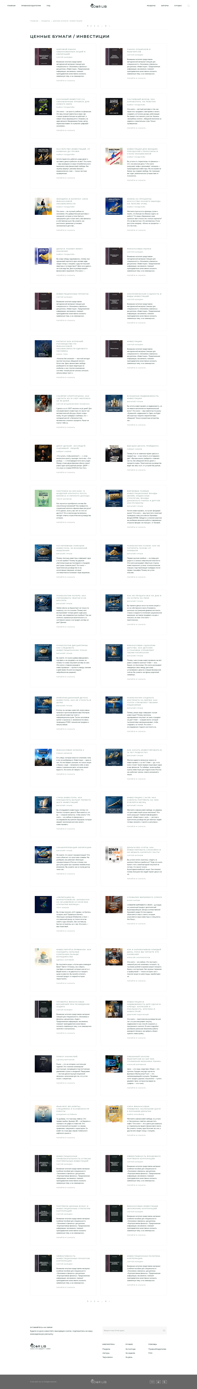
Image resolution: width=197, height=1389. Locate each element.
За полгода (130, 1349)
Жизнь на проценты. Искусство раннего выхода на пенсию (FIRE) (144, 201)
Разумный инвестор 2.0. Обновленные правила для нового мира (72, 101)
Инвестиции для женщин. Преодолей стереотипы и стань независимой (142, 151)
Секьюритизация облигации (73, 847)
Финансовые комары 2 (70, 750)
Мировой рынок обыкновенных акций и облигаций (71, 51)
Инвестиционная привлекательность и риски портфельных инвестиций (73, 1158)
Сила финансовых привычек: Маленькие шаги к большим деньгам (144, 1108)
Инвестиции (134, 341)
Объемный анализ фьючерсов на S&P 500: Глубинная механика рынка (144, 1058)
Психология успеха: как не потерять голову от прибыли (143, 548)
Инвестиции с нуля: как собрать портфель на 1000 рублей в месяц (143, 799)
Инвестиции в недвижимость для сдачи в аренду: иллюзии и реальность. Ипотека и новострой (144, 1006)
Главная (11, 6)
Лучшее (178, 6)
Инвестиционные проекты (72, 294)
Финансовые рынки (139, 249)
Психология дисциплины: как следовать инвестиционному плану (72, 647)
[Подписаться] (164, 1331)
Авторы (165, 6)
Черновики (107, 1357)
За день (129, 1357)
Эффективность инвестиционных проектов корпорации (73, 1258)
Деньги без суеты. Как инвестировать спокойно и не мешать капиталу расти (144, 849)
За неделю (130, 1353)
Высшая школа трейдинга (143, 446)
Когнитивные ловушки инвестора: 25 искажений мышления (71, 548)
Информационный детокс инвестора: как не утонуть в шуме (73, 700)
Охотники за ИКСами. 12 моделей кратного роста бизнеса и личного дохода (73, 493)
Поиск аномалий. (67, 1056)
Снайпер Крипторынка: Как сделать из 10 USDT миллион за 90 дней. (73, 398)
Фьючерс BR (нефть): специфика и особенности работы (72, 1108)
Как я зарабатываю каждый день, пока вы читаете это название (144, 951)
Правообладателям (31, 6)
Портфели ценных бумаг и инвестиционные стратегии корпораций (73, 1208)
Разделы (151, 6)
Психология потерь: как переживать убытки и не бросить (71, 598)
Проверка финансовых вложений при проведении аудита (73, 1004)
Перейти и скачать (65, 81)
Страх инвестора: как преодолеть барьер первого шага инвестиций (73, 799)
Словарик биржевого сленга (144, 897)
